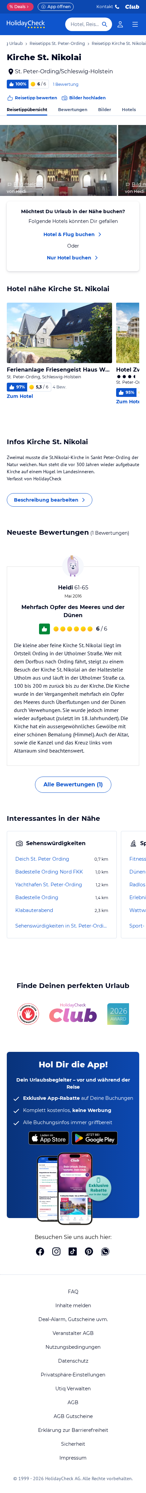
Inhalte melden (73, 1305)
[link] (120, 24)
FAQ (73, 1292)
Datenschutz (73, 1361)
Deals (17, 6)
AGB (73, 1402)
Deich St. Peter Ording (42, 859)
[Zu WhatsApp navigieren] (105, 1252)
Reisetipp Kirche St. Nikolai (119, 43)
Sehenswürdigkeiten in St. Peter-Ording (61, 926)
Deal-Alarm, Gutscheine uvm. (73, 1319)
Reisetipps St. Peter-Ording (57, 43)
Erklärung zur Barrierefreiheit (73, 1430)
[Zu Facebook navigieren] (40, 1252)
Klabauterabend (34, 910)
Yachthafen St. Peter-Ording (48, 885)
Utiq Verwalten (73, 1389)
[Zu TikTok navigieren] (72, 1252)
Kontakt (104, 6)
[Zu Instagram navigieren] (56, 1252)
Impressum (73, 1458)
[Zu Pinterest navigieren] (89, 1252)
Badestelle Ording (36, 897)
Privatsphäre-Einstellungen (73, 1375)
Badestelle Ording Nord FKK (49, 872)
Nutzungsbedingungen (73, 1347)
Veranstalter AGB (73, 1333)
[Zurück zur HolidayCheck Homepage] (26, 24)
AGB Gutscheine (73, 1416)
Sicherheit (73, 1444)
